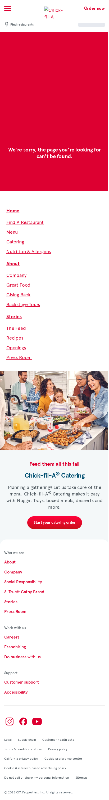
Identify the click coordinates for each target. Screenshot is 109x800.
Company (16, 275)
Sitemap (81, 777)
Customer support (21, 682)
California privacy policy (21, 758)
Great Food (18, 284)
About (13, 264)
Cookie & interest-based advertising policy (35, 768)
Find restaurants (22, 24)
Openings (16, 347)
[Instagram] (9, 721)
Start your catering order (55, 522)
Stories (14, 317)
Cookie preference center (63, 758)
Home (12, 211)
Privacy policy (57, 749)
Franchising (15, 647)
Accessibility (16, 692)
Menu (12, 231)
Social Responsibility (23, 582)
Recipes (14, 337)
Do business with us (22, 657)
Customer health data (58, 739)
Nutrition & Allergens (28, 251)
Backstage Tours (23, 304)
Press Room (19, 357)
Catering (15, 241)
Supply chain (27, 739)
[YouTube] (37, 721)
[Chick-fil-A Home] (54, 16)
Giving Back (18, 294)
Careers (11, 637)
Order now (94, 8)
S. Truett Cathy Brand (24, 592)
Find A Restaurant (25, 222)
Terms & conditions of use (23, 749)
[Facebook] (23, 721)
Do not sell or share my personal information (36, 777)
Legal (8, 739)
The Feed (16, 328)
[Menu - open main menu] (7, 8)
